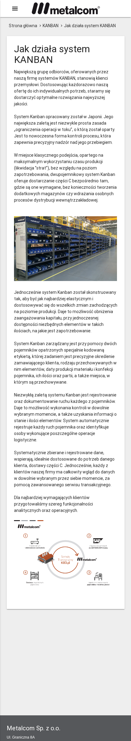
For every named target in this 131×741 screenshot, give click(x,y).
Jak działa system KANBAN (90, 25)
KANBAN (50, 25)
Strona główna (23, 25)
